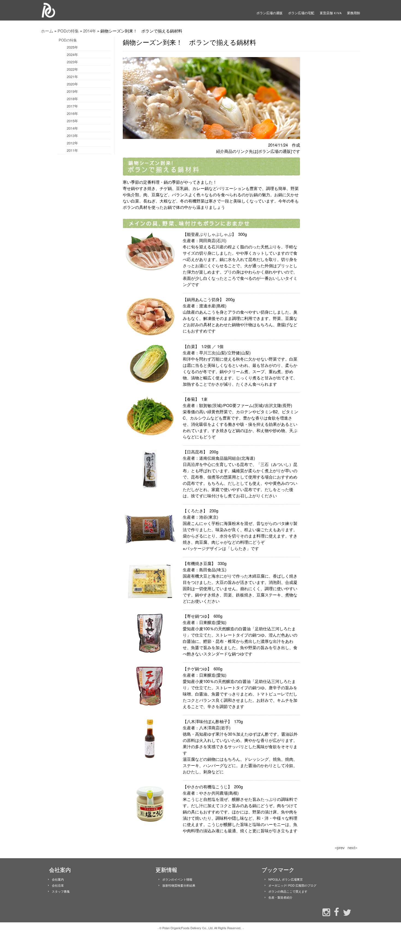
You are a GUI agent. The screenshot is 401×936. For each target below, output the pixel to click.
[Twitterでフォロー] (345, 911)
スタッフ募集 (61, 891)
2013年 (72, 135)
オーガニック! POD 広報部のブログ (292, 885)
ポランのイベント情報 (177, 879)
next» (352, 847)
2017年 (72, 106)
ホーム (47, 31)
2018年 (72, 98)
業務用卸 (353, 13)
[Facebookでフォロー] (335, 911)
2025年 (72, 47)
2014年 (89, 31)
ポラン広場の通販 (269, 13)
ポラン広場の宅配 (301, 13)
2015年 (72, 120)
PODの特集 (68, 31)
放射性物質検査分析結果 (178, 885)
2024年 (72, 54)
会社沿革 (58, 885)
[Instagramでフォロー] (325, 911)
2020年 (72, 84)
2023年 (72, 61)
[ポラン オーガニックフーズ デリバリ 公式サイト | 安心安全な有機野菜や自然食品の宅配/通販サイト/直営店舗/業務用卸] (78, 10)
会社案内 (58, 879)
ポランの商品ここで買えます (287, 891)
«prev (340, 847)
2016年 (72, 113)
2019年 (72, 91)
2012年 (72, 142)
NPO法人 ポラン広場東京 (285, 879)
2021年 (72, 76)
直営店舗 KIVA (331, 13)
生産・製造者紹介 (280, 897)
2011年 (72, 150)
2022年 (72, 69)
